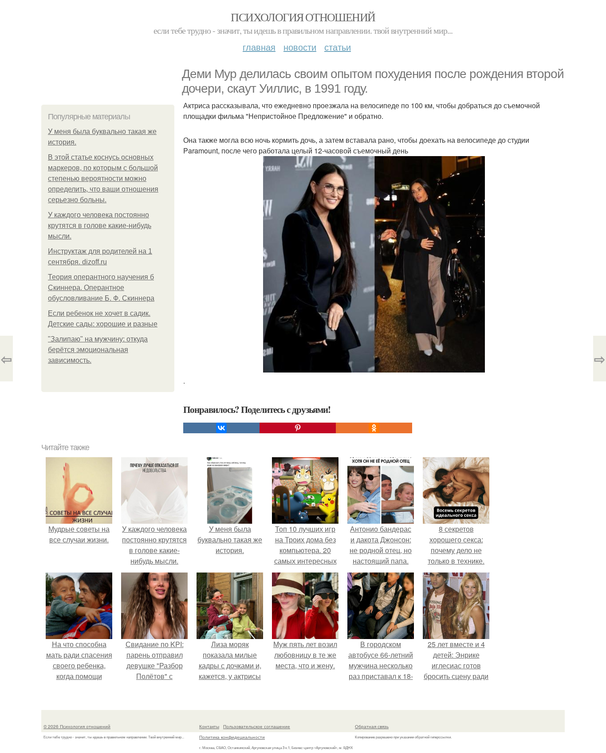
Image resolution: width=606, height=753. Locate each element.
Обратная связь (372, 726)
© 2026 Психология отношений (76, 726)
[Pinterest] (298, 428)
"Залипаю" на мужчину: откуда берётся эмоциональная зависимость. (98, 349)
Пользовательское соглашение (256, 726)
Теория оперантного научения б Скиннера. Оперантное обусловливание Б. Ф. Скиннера (101, 287)
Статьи (337, 46)
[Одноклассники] (374, 428)
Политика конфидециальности (232, 737)
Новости (299, 46)
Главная (259, 46)
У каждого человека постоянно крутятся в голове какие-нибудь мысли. (99, 225)
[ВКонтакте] (221, 428)
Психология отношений (303, 16)
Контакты (209, 726)
